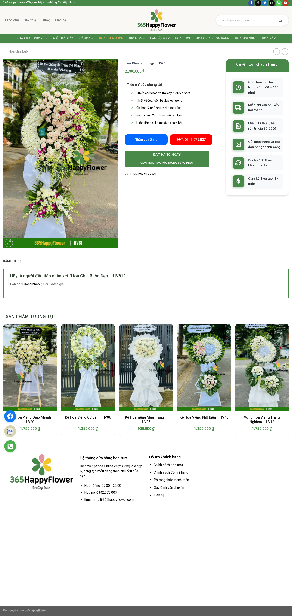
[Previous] (3, 381)
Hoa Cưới (182, 38)
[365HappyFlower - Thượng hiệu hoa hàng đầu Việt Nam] (146, 20)
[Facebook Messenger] (10, 416)
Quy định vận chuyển (169, 488)
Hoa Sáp (269, 38)
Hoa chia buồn (111, 38)
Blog (46, 20)
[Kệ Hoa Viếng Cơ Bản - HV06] (88, 367)
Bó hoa (84, 38)
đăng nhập (32, 284)
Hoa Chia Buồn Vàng (212, 38)
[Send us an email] (272, 3)
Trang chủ (11, 20)
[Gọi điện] (10, 446)
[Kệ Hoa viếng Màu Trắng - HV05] (146, 367)
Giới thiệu (31, 20)
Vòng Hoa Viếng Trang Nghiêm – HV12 (262, 419)
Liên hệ (60, 20)
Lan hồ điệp (160, 38)
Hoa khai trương (30, 38)
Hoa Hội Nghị (245, 38)
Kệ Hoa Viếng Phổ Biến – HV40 (204, 417)
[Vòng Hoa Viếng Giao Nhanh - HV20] (30, 367)
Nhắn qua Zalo (146, 140)
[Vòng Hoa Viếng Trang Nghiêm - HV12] (262, 367)
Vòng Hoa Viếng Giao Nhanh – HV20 (30, 419)
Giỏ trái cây (63, 38)
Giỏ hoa (135, 38)
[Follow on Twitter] (265, 3)
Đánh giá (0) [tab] (12, 261)
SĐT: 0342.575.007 (191, 140)
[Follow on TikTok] (258, 3)
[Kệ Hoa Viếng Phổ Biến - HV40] (204, 367)
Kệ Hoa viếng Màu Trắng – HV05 (146, 419)
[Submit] (280, 21)
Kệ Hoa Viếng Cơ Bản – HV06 (88, 417)
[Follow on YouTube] (285, 3)
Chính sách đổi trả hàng (171, 472)
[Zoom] (9, 243)
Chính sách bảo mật (168, 465)
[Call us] (279, 3)
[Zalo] (10, 431)
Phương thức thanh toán (171, 480)
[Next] (288, 381)
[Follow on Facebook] (251, 3)
